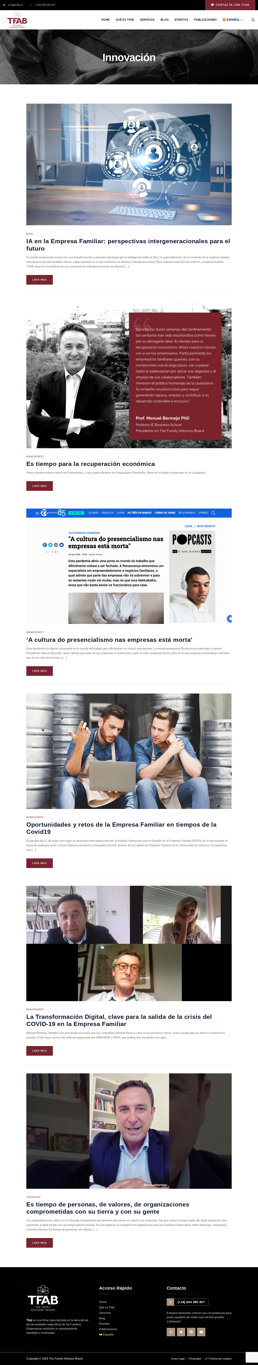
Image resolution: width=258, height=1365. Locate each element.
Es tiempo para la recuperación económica (90, 463)
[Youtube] (201, 1332)
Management (35, 456)
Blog (29, 234)
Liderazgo (33, 1197)
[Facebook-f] (171, 1332)
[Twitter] (181, 1332)
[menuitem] (231, 19)
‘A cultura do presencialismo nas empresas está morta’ (109, 639)
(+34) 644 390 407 (191, 1302)
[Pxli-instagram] (191, 1332)
